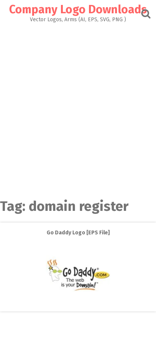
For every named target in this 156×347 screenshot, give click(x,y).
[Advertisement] (78, 104)
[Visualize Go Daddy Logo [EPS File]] (78, 306)
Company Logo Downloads (78, 9)
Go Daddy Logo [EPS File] (78, 232)
